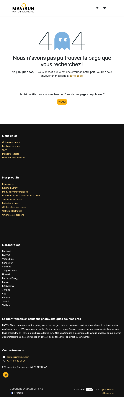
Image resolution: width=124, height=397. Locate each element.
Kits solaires (8, 184)
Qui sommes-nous (11, 142)
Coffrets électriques (12, 211)
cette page (76, 75)
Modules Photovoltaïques (15, 191)
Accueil (62, 101)
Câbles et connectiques (14, 207)
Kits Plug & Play (10, 187)
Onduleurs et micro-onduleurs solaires (21, 195)
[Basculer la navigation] (111, 8)
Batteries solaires (10, 203)
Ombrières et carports (13, 215)
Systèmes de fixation (12, 199)
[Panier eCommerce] (97, 8)
